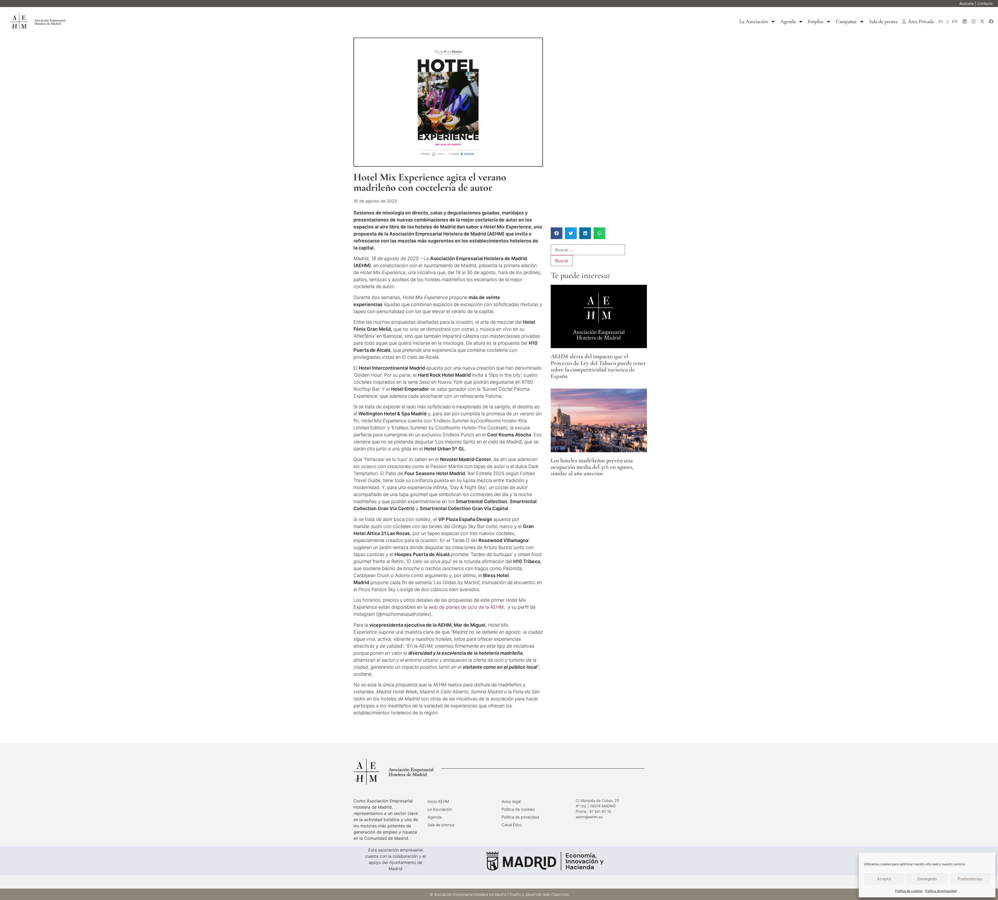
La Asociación (753, 21)
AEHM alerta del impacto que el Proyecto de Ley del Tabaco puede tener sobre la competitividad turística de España (598, 366)
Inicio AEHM (438, 801)
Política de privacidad (941, 891)
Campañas (846, 21)
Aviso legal (511, 801)
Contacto (985, 3)
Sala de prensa (883, 21)
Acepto (884, 878)
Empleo (815, 21)
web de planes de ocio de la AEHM (466, 607)
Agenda (788, 21)
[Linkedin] (964, 21)
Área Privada (921, 21)
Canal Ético (512, 824)
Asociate (966, 3)
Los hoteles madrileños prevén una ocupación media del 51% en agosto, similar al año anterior (592, 467)
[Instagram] (973, 21)
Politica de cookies (909, 891)
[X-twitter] (982, 21)
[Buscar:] (588, 249)
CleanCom (560, 894)
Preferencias (970, 878)
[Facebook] (991, 21)
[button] (556, 233)
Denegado (927, 878)
